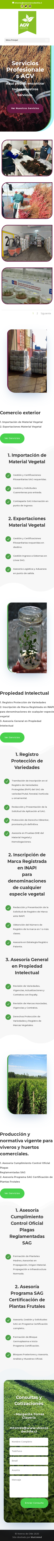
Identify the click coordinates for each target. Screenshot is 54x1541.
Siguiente (46, 313)
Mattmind (36, 1537)
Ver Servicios (12, 438)
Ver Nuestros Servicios (25, 108)
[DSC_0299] (27, 260)
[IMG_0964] (27, 302)
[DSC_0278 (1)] (27, 217)
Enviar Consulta (34, 1503)
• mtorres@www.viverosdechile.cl (29, 1428)
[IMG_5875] (27, 175)
